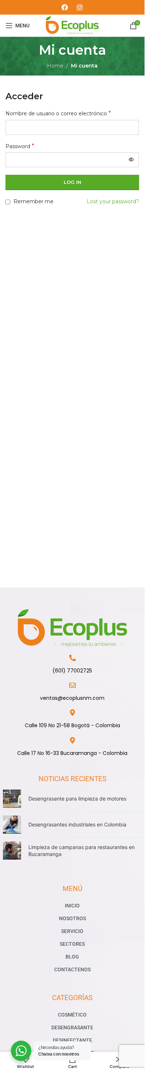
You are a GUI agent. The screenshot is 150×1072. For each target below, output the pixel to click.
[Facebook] (64, 7)
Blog (72, 957)
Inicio (72, 906)
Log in (72, 182)
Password (19, 146)
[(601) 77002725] (72, 658)
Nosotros (72, 918)
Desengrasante (72, 1027)
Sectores (72, 944)
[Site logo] (72, 25)
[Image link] (72, 628)
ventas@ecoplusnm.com (72, 698)
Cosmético (72, 1015)
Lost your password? (113, 201)
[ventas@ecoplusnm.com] (72, 685)
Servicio (72, 931)
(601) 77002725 (72, 670)
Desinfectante (72, 1040)
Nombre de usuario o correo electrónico (58, 113)
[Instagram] (79, 7)
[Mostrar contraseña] (131, 159)
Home (55, 65)
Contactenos (72, 969)
